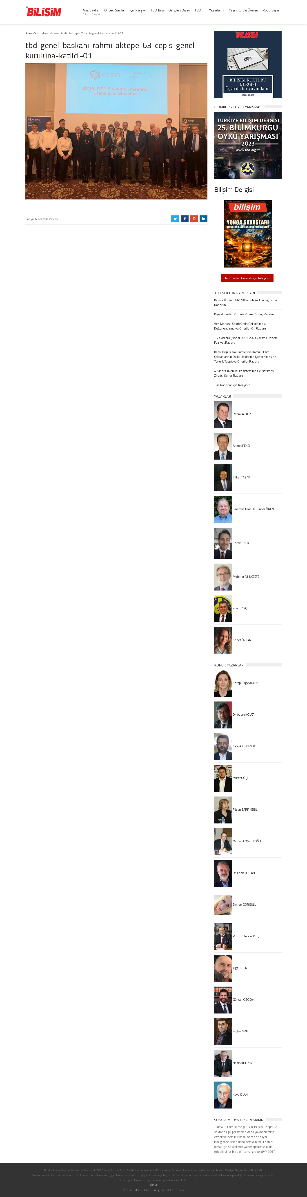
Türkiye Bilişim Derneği (146, 1190)
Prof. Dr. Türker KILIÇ (245, 936)
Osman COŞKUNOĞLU (247, 841)
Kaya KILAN (240, 1094)
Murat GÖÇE (240, 777)
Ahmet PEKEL (241, 445)
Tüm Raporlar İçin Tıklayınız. (232, 385)
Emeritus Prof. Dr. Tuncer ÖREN (253, 509)
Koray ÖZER (240, 542)
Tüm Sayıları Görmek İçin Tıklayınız (247, 278)
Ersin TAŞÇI (239, 608)
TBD (197, 10)
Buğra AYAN (240, 1031)
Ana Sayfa (91, 11)
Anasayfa (30, 33)
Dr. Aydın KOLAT (243, 714)
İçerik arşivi (137, 10)
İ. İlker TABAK (241, 477)
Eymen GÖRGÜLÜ (244, 904)
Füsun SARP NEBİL (244, 809)
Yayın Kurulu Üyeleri (243, 10)
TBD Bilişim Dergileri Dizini (170, 10)
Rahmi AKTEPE (242, 414)
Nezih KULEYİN (242, 1062)
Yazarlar (215, 10)
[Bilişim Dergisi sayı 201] (248, 233)
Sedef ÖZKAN (241, 639)
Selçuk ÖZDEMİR (243, 746)
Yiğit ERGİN (239, 967)
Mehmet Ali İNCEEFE (245, 576)
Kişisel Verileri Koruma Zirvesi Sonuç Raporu (244, 314)
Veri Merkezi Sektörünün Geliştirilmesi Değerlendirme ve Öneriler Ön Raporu (240, 326)
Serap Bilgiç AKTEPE (245, 682)
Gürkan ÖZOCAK (243, 999)
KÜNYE (153, 1185)
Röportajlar (271, 10)
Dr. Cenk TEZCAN (243, 872)
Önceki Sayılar (114, 10)
